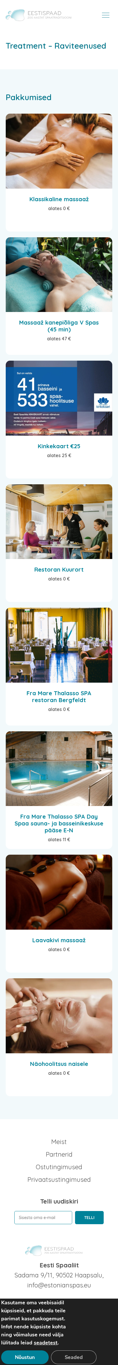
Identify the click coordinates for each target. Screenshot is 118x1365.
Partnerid (59, 1154)
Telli (89, 1217)
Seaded (74, 1357)
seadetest (46, 1342)
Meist (59, 1142)
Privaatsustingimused (59, 1180)
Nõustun (25, 1357)
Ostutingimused (59, 1167)
